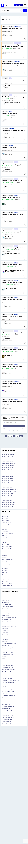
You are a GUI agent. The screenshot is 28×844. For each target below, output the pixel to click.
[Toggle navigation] (25, 5)
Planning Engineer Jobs (7, 652)
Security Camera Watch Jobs (9, 724)
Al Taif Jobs (4, 540)
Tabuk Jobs (4, 538)
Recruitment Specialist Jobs (8, 669)
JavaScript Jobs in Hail (7, 483)
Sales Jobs (4, 656)
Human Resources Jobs (7, 661)
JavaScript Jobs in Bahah (8, 478)
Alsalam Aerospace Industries (12, 253)
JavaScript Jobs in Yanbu (8, 467)
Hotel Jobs (4, 624)
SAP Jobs (4, 650)
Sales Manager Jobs (6, 671)
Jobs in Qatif (5, 577)
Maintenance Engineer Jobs (8, 695)
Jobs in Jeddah (5, 520)
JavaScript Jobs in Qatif (7, 493)
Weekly (16, 431)
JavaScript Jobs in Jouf (7, 480)
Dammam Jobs (6, 525)
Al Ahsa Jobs (5, 535)
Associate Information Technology (12, 350)
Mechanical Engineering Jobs (9, 643)
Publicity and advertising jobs (9, 617)
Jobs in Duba (5, 581)
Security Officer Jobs (7, 600)
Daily (11, 431)
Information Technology (9, 113)
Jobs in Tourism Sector (7, 598)
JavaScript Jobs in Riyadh (8, 454)
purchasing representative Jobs (9, 684)
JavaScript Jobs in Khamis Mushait (10, 489)
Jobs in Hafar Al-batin (7, 583)
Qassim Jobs (5, 531)
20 (17, 436)
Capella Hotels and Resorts (11, 372)
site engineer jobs (6, 708)
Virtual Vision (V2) (9, 236)
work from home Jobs (7, 678)
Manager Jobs (5, 595)
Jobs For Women (6, 704)
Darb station (8, 186)
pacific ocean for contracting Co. (13, 34)
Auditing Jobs (5, 635)
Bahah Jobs (5, 568)
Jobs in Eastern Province (8, 533)
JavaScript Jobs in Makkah (8, 459)
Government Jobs (6, 663)
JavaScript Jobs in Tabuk (8, 474)
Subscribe (14, 426)
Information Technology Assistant (12, 214)
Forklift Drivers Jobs (6, 721)
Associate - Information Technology (13, 80)
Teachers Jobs (5, 639)
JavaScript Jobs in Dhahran (8, 502)
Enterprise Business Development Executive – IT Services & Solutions (12, 45)
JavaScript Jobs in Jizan (7, 476)
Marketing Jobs (5, 602)
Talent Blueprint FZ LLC (10, 288)
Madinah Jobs (5, 527)
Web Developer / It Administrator (12, 28)
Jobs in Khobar (5, 544)
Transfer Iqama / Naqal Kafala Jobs (10, 680)
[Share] (24, 38)
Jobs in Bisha (5, 572)
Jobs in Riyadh (5, 518)
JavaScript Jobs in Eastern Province (10, 472)
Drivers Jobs (5, 676)
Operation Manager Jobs (8, 691)
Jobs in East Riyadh (6, 548)
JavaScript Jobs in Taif (7, 506)
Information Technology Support (12, 264)
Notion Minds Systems (10, 52)
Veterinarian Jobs (6, 713)
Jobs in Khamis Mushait (7, 559)
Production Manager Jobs (8, 717)
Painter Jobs (5, 674)
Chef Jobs (4, 693)
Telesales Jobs (5, 630)
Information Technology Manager (12, 164)
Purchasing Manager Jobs (8, 648)
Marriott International (10, 136)
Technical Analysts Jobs (7, 667)
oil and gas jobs (5, 615)
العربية (21, 1)
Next (21, 436)
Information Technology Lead (11, 197)
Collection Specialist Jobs (8, 682)
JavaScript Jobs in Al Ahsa (8, 469)
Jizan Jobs (4, 529)
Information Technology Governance (13, 248)
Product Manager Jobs (7, 665)
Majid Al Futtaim (9, 85)
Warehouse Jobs (6, 645)
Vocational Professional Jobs (9, 626)
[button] (6, 5)
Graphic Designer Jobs (7, 613)
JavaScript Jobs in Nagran (8, 504)
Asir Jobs (4, 542)
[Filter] (21, 10)
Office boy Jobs (6, 687)
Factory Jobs (5, 697)
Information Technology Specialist (12, 282)
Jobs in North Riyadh (7, 564)
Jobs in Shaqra (5, 579)
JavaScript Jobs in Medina (8, 461)
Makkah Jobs (5, 516)
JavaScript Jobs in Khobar (8, 495)
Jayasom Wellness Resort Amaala (13, 220)
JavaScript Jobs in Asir (7, 500)
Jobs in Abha (5, 553)
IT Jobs (3, 658)
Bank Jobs (4, 702)
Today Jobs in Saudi (6, 522)
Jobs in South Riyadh (7, 546)
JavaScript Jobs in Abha (7, 485)
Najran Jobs (5, 561)
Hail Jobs (4, 557)
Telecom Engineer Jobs (7, 611)
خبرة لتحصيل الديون (9, 69)
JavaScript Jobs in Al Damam (9, 463)
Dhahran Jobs (5, 574)
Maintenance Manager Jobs (8, 689)
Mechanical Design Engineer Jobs (10, 710)
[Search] (25, 10)
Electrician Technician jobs (8, 622)
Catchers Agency (9, 203)
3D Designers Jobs (6, 619)
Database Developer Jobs (8, 654)
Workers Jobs (5, 641)
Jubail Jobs (4, 555)
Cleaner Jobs (5, 637)
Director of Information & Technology (13, 97)
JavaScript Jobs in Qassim (8, 465)
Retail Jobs (4, 700)
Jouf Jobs (4, 570)
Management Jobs (6, 604)
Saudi (25, 1)
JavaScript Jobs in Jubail (8, 498)
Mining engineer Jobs (7, 719)
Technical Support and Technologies (13, 63)
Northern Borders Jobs (7, 585)
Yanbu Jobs (5, 551)
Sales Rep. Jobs (5, 609)
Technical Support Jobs (7, 715)
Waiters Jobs (5, 628)
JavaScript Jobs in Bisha (7, 487)
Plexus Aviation (9, 321)
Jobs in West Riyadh (6, 566)
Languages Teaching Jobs (8, 706)
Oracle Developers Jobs (7, 606)
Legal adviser (5, 632)
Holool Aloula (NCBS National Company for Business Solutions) (15, 271)
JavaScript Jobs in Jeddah (8, 456)
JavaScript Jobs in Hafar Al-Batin (9, 491)
